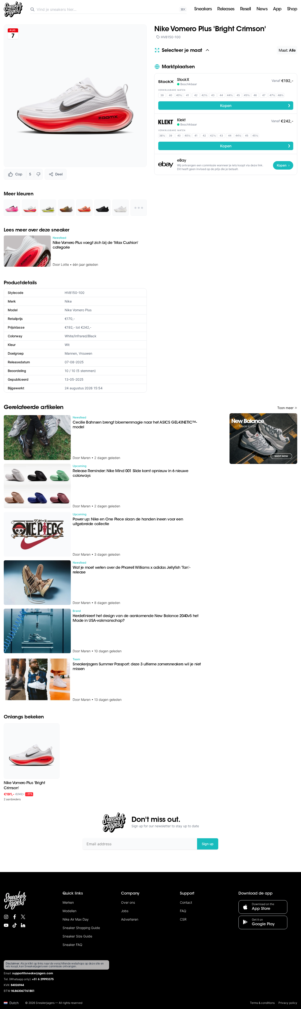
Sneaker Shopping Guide (81, 928)
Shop (292, 9)
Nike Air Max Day (76, 919)
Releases (225, 9)
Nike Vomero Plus (78, 310)
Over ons (128, 902)
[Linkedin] (23, 925)
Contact (186, 902)
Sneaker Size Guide (77, 936)
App (277, 9)
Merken (68, 902)
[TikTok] (14, 925)
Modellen (69, 911)
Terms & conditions (262, 1003)
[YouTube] (6, 925)
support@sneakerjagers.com (32, 973)
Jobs (124, 911)
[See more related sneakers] (139, 208)
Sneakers (203, 9)
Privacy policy (287, 1003)
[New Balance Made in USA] (263, 438)
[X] (23, 916)
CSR (183, 919)
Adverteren (129, 919)
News (262, 9)
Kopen (255, 105)
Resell (245, 9)
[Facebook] (14, 916)
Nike (68, 301)
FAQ (183, 911)
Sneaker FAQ (72, 945)
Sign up (208, 844)
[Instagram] (6, 916)
